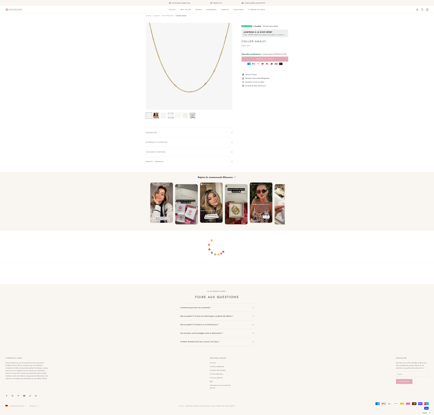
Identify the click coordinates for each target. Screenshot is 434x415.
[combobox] (426, 413)
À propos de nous (256, 10)
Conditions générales (217, 366)
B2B (211, 381)
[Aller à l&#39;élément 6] (185, 115)
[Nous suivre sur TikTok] (30, 396)
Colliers (157, 16)
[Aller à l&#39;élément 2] (156, 115)
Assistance (239, 10)
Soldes (198, 10)
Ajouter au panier (265, 59)
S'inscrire (404, 381)
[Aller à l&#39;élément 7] (192, 115)
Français (33, 406)
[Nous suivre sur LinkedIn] (36, 396)
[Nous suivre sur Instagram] (12, 396)
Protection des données (217, 370)
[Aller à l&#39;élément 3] (163, 115)
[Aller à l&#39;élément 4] (170, 115)
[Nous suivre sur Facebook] (6, 396)
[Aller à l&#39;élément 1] (149, 115)
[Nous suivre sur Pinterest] (18, 396)
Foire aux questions (216, 378)
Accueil (172, 10)
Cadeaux (225, 10)
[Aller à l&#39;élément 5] (178, 115)
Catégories (211, 10)
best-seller (185, 10)
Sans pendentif (168, 16)
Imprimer (213, 363)
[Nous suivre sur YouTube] (24, 396)
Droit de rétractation (216, 374)
